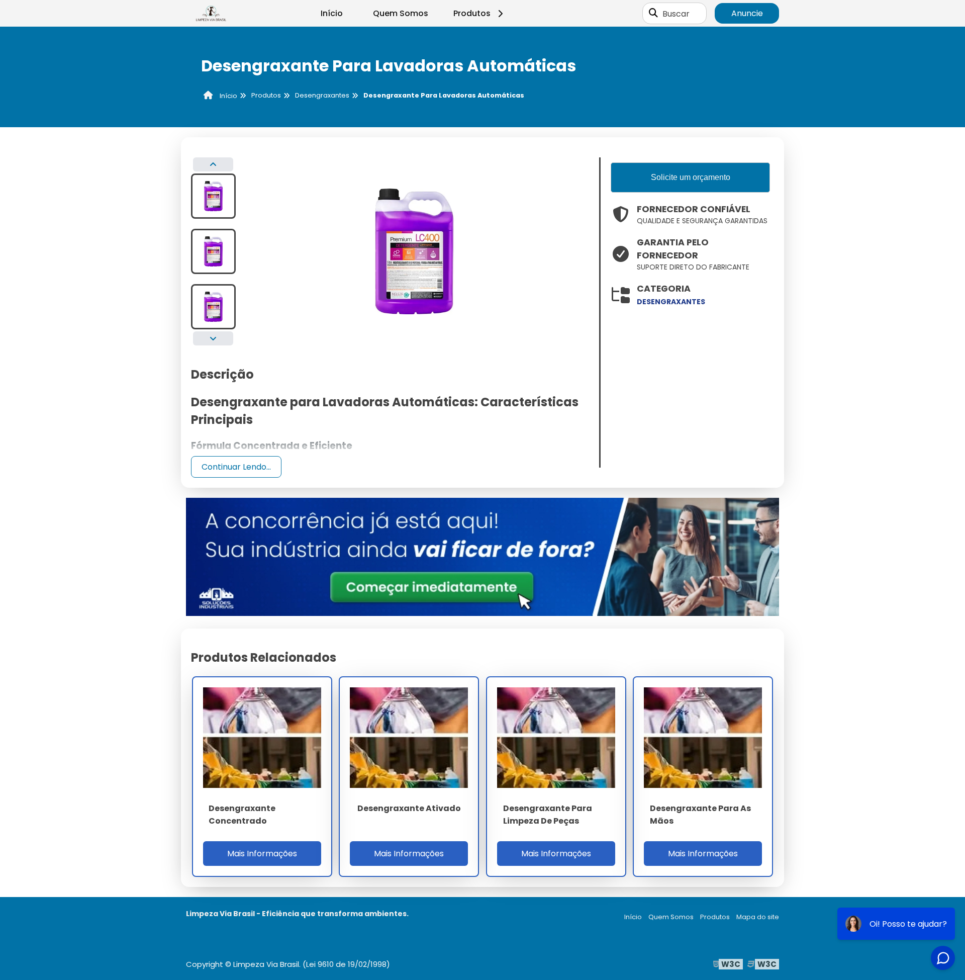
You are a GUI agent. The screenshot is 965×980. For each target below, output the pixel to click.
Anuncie (747, 13)
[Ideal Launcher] (482, 556)
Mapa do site (757, 917)
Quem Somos (400, 13)
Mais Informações (262, 853)
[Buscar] (653, 14)
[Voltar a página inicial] (211, 14)
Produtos (472, 13)
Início (332, 13)
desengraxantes (671, 302)
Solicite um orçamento (690, 177)
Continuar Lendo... (236, 467)
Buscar (676, 13)
